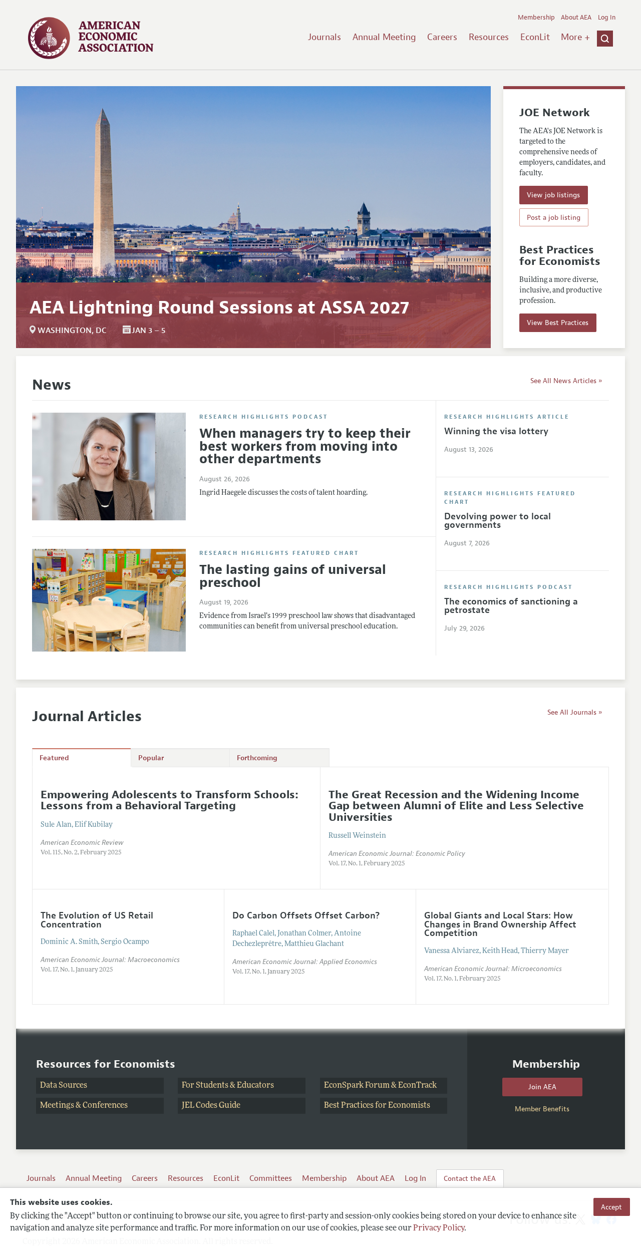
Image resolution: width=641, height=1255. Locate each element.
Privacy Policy (438, 1228)
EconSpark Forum (357, 1086)
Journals (324, 37)
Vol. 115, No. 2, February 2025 (81, 853)
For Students (205, 1086)
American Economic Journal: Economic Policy (397, 853)
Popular (151, 758)
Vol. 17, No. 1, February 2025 (367, 864)
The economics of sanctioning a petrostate (511, 606)
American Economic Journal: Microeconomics (493, 969)
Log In (606, 18)
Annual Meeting (384, 37)
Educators (255, 1086)
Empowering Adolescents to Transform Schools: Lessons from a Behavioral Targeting (169, 800)
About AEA (576, 18)
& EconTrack (414, 1086)
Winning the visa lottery (496, 431)
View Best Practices (557, 322)
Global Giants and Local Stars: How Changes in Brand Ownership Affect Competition (500, 924)
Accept (611, 1206)
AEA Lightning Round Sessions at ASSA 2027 (219, 307)
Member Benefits (542, 1108)
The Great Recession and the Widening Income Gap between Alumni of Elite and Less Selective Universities (456, 805)
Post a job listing (553, 217)
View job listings (553, 194)
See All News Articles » (566, 380)
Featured (54, 758)
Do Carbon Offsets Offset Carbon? (306, 915)
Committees (270, 1178)
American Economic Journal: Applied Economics (304, 962)
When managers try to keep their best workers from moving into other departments (305, 446)
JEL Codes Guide (211, 1106)
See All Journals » (574, 712)
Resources (489, 37)
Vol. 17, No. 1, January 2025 (77, 970)
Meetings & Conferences (84, 1106)
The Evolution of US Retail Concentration (97, 920)
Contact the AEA (470, 1178)
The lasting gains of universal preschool (292, 576)
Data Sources (63, 1086)
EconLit (535, 37)
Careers (442, 37)
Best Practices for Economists (377, 1106)
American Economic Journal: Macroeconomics (110, 960)
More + (575, 37)
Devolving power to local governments (497, 521)
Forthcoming (257, 758)
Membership (536, 18)
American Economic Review (82, 842)
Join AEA (542, 1086)
